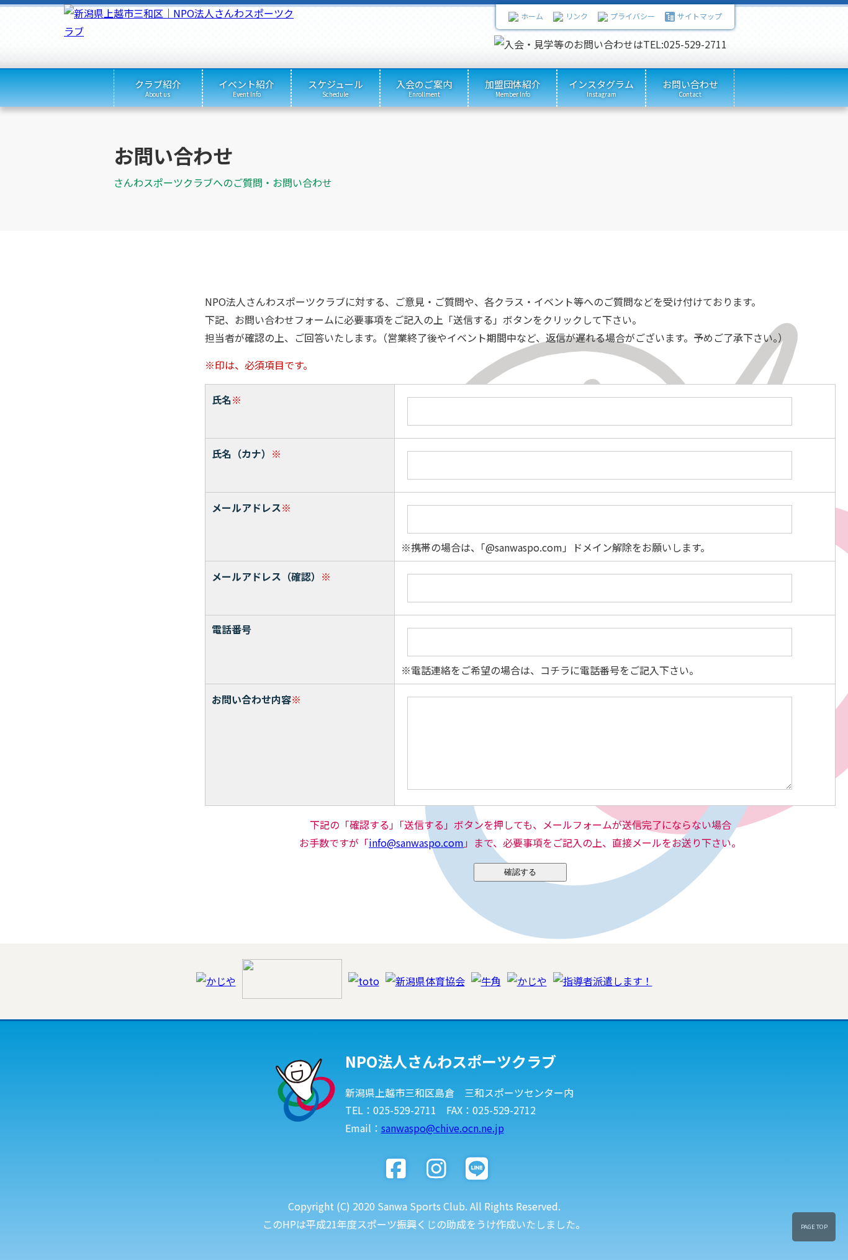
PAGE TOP (814, 1226)
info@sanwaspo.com (416, 842)
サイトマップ (699, 16)
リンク (577, 16)
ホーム (532, 16)
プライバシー (632, 16)
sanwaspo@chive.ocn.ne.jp (442, 1127)
